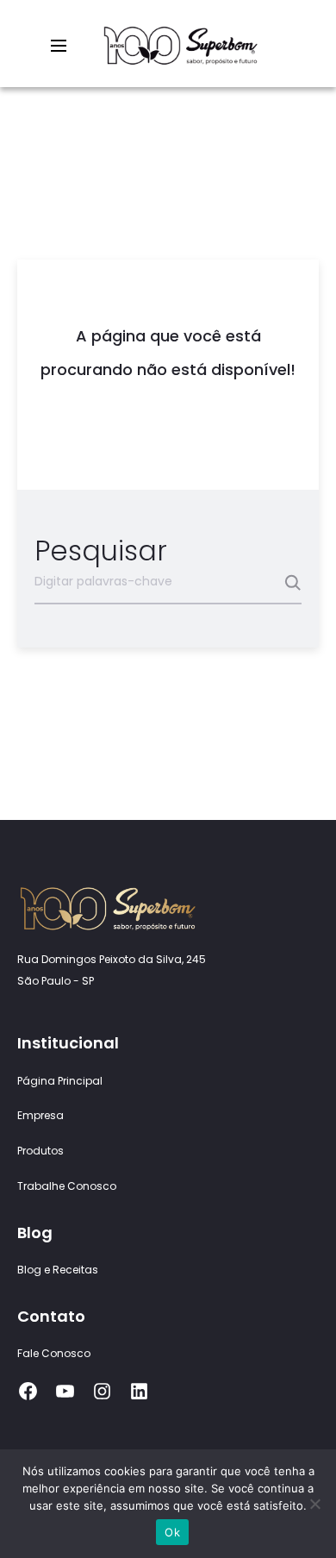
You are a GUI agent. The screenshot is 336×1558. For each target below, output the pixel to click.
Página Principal (60, 1080)
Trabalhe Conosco (66, 1186)
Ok (172, 1532)
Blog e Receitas (57, 1269)
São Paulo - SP (55, 980)
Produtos (40, 1150)
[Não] (314, 1503)
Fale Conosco (53, 1353)
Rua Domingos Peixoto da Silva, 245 (111, 959)
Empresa (40, 1115)
